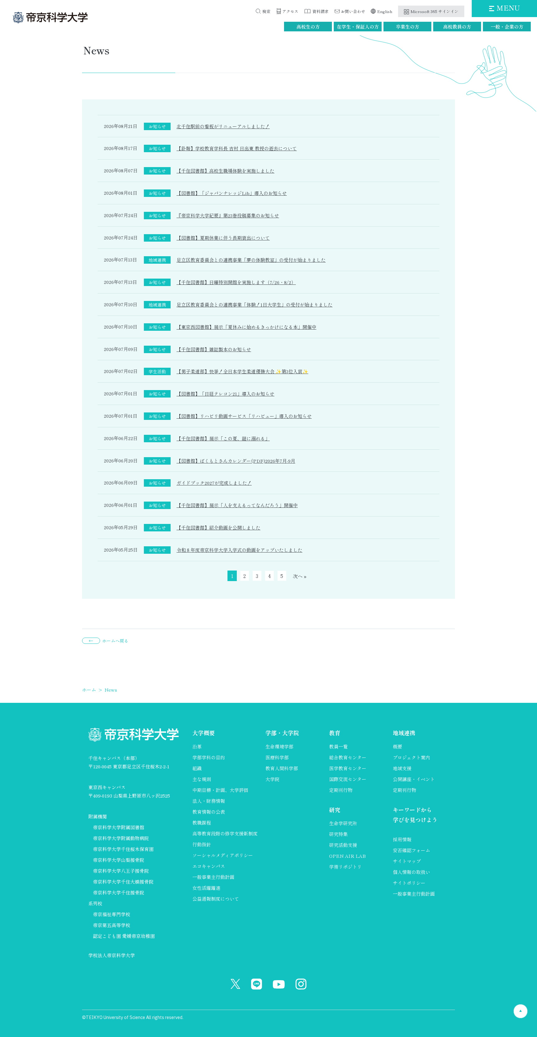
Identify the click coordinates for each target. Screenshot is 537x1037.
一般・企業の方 (507, 26)
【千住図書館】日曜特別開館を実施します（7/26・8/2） (236, 282)
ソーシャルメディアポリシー (222, 855)
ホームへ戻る (115, 641)
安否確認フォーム (411, 850)
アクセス (290, 11)
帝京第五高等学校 (111, 925)
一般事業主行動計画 (213, 877)
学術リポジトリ (345, 866)
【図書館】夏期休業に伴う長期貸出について (223, 237)
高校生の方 (308, 26)
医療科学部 (277, 757)
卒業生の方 (407, 26)
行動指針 (201, 844)
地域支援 (402, 768)
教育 (334, 733)
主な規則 (201, 779)
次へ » (300, 576)
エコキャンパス (208, 866)
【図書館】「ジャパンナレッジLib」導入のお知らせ (232, 193)
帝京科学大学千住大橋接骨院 (123, 881)
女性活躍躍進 (206, 888)
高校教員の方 (457, 26)
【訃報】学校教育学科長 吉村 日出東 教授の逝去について (237, 148)
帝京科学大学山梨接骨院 (118, 860)
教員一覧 (338, 746)
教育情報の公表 (208, 811)
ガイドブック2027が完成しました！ (214, 483)
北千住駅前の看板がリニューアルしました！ (223, 126)
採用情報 (402, 839)
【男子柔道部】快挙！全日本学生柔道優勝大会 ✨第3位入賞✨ (242, 371)
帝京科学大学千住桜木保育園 (123, 849)
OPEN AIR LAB (347, 856)
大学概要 (203, 733)
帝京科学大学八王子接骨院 (121, 870)
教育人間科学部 (281, 768)
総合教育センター (347, 757)
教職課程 (201, 822)
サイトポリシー (409, 883)
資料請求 (320, 11)
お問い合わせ (353, 11)
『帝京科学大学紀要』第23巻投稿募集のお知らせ (228, 215)
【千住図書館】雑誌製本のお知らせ (214, 349)
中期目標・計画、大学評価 (220, 790)
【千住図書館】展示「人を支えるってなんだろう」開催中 (237, 505)
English (384, 11)
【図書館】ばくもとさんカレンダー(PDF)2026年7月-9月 (236, 460)
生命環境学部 (279, 746)
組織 (197, 768)
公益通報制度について (215, 898)
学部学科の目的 (208, 757)
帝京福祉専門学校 (111, 914)
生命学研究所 (343, 823)
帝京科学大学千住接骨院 (118, 892)
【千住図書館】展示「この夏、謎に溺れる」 (223, 438)
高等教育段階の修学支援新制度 (225, 833)
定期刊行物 (340, 790)
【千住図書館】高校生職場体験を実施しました (225, 170)
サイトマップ (407, 861)
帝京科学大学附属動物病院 (121, 838)
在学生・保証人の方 (358, 26)
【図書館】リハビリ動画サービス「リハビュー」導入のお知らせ (244, 416)
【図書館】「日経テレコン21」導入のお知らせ (225, 393)
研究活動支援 (343, 845)
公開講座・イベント (414, 779)
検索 (266, 11)
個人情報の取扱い (411, 872)
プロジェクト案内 (411, 757)
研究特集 (338, 834)
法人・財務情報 (208, 801)
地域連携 (404, 733)
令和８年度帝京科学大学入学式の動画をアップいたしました (239, 550)
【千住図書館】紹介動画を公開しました (218, 527)
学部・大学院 (282, 733)
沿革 (197, 746)
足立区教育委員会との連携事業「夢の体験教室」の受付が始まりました (251, 260)
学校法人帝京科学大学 (111, 955)
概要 (397, 746)
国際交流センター (347, 779)
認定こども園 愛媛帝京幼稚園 (124, 936)
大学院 (272, 779)
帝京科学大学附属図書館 (118, 827)
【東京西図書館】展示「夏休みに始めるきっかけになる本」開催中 (246, 327)
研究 (334, 810)
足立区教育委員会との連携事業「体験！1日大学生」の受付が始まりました (255, 304)
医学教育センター (347, 768)
